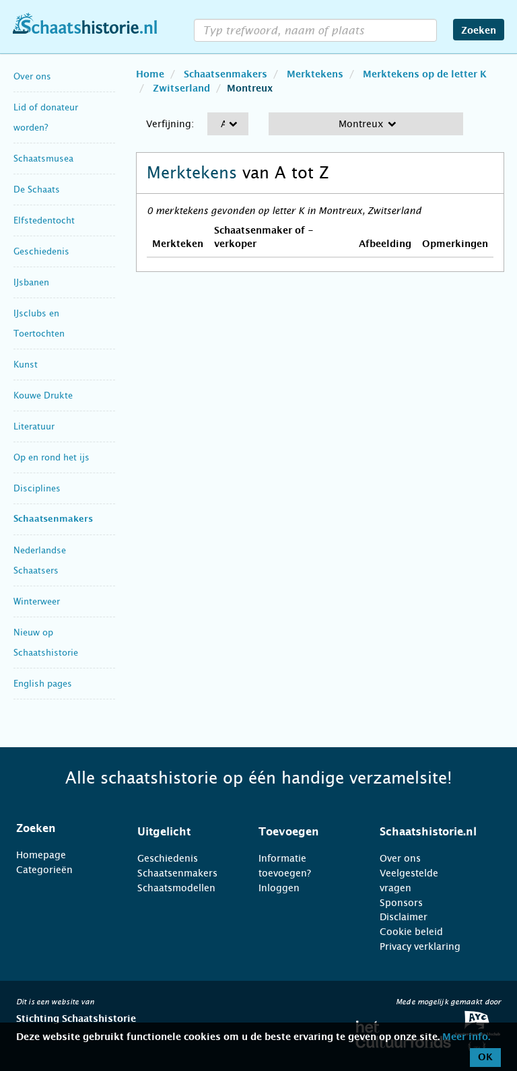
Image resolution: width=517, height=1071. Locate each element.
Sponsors (401, 902)
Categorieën (44, 869)
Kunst (25, 364)
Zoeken (478, 31)
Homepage (41, 855)
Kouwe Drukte (43, 395)
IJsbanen (31, 282)
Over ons (32, 76)
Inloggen (279, 888)
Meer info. (466, 1037)
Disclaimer (403, 916)
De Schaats (36, 189)
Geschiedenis (41, 251)
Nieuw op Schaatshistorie (45, 642)
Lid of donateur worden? (45, 117)
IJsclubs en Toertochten (39, 323)
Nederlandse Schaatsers (39, 560)
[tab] (60, 829)
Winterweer (36, 601)
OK (485, 1057)
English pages (42, 684)
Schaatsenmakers (53, 519)
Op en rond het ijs (51, 457)
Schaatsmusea (43, 158)
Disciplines (37, 488)
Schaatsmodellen (176, 888)
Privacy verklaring (420, 946)
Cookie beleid (411, 931)
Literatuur (34, 426)
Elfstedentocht (44, 220)
